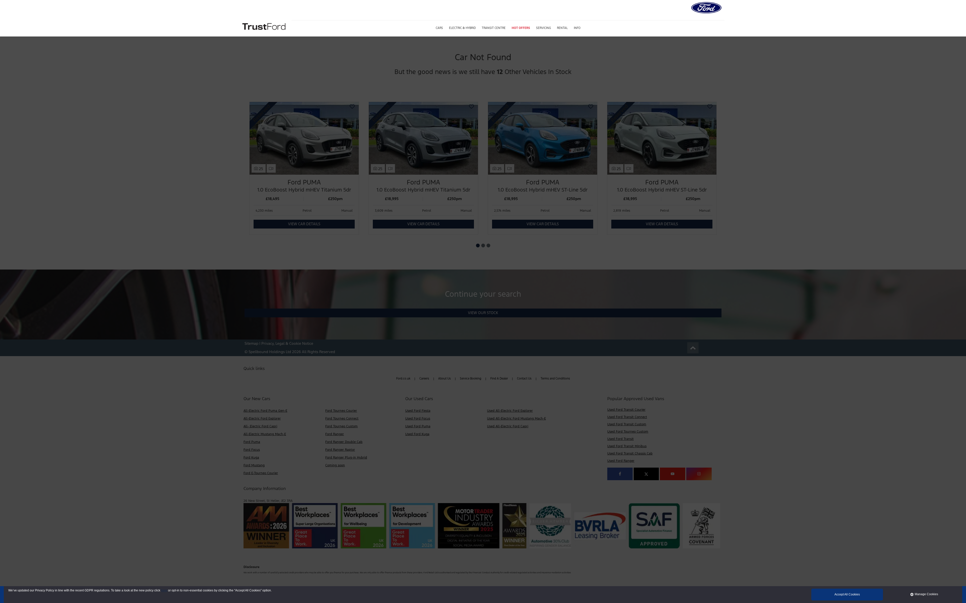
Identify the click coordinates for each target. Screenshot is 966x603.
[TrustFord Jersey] (265, 25)
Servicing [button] (543, 28)
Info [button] (577, 28)
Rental (562, 28)
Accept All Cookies (847, 594)
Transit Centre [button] (494, 28)
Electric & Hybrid (462, 28)
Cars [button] (439, 28)
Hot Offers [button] (521, 28)
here (164, 590)
